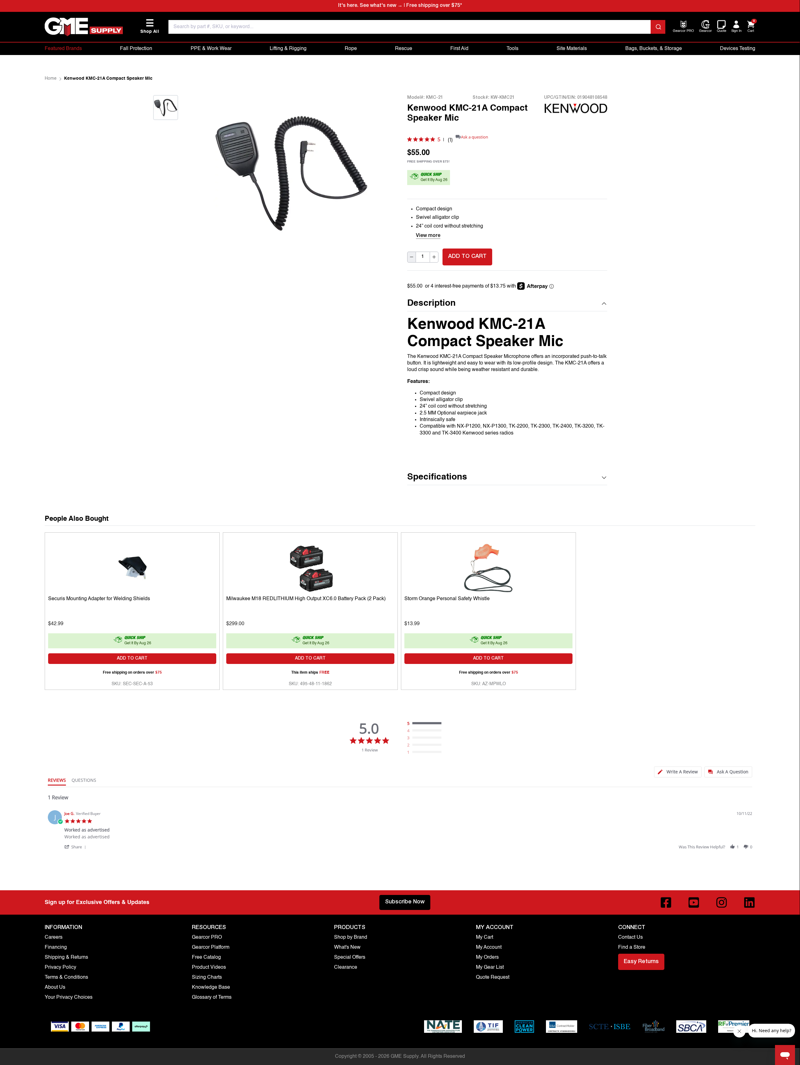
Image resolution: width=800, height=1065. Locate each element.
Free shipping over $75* (434, 5)
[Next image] (165, 128)
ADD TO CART (467, 256)
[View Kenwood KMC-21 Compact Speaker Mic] (165, 107)
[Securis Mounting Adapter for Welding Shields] (132, 567)
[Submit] (658, 27)
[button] (507, 303)
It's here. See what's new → (370, 5)
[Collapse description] (604, 303)
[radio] (426, 723)
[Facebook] (666, 902)
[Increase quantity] (434, 256)
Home (51, 78)
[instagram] (722, 902)
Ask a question (474, 137)
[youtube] (694, 902)
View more (428, 236)
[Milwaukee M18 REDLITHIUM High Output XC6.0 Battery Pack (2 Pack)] (310, 567)
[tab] (678, 771)
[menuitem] (683, 31)
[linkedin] (749, 902)
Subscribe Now (405, 902)
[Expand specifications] (604, 478)
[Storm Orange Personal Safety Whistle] (488, 567)
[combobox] (416, 27)
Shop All (149, 26)
